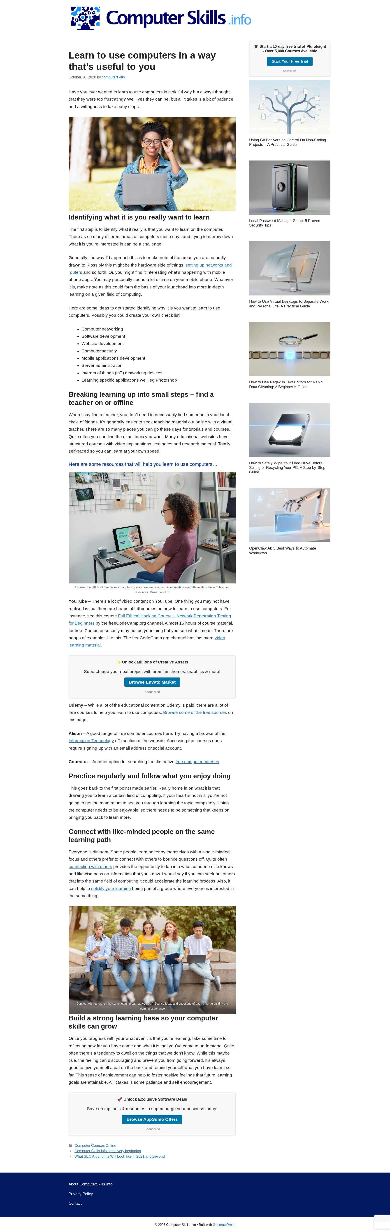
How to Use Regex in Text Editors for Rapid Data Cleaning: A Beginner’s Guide (286, 384)
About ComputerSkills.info (90, 1184)
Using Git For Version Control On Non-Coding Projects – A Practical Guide (287, 142)
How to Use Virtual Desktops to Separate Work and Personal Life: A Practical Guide (289, 303)
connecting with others (90, 866)
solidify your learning (111, 888)
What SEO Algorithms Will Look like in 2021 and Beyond (119, 1156)
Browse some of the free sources (195, 712)
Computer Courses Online (95, 1145)
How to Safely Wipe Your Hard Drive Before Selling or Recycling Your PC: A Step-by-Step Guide (287, 467)
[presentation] (289, 107)
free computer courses (197, 761)
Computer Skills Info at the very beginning (107, 1151)
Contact (75, 1203)
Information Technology (91, 740)
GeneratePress (224, 1225)
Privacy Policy (81, 1194)
